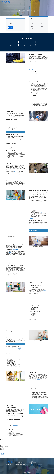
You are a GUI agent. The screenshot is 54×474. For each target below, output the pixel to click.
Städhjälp (2, 447)
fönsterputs (38, 379)
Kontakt (51, 1)
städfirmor (15, 171)
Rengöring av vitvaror (4, 442)
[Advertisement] (22, 39)
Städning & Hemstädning (4, 446)
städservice (19, 348)
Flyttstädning (3, 445)
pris (41, 212)
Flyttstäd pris (32, 218)
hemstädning (45, 290)
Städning (32, 304)
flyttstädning (15, 249)
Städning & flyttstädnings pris (5, 444)
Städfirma (2, 443)
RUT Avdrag (2, 449)
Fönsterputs (2, 448)
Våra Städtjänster (3, 441)
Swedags (30, 472)
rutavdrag (15, 425)
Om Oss (47, 1)
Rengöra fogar (2, 454)
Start (44, 1)
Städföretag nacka (3, 453)
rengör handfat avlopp (3, 452)
